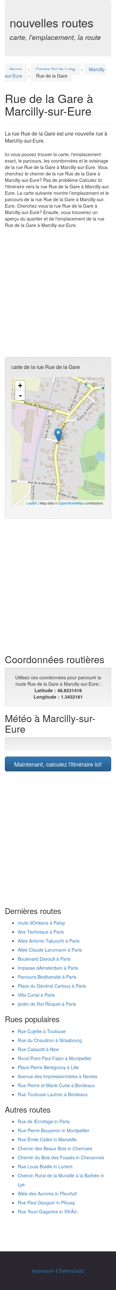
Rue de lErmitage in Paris (44, 1121)
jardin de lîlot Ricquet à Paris (47, 1004)
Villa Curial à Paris (36, 995)
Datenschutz (71, 1270)
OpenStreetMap (71, 502)
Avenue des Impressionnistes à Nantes (57, 1076)
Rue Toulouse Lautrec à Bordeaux (53, 1094)
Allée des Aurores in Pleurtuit (47, 1193)
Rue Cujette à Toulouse (42, 1031)
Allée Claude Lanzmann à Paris (50, 949)
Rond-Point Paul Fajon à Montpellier (55, 1058)
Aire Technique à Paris (41, 931)
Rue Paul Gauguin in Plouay (46, 1202)
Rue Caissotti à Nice (38, 1049)
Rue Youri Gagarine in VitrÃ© (47, 1211)
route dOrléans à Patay (41, 922)
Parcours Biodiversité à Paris (47, 977)
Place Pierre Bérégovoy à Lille (48, 1067)
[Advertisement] (58, 293)
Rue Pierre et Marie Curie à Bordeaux (56, 1085)
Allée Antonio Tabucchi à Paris (49, 940)
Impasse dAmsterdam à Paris (48, 968)
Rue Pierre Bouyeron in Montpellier (53, 1130)
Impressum (43, 1270)
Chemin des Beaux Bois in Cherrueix (55, 1148)
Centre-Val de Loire (55, 69)
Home (16, 69)
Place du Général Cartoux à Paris (52, 986)
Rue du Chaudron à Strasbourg (50, 1040)
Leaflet (31, 502)
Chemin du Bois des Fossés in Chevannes (61, 1157)
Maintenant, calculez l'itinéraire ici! (58, 764)
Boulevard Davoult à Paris (44, 959)
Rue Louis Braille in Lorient (45, 1166)
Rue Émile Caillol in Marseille (47, 1139)
